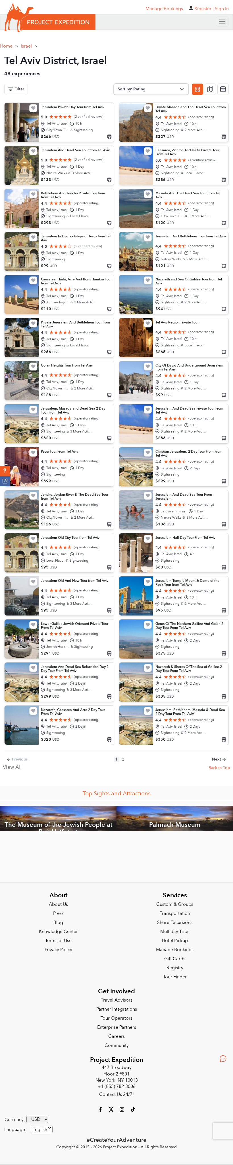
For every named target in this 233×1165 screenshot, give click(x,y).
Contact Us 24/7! (116, 1094)
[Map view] (210, 89)
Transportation (175, 913)
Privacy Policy (58, 950)
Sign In (222, 9)
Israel (29, 46)
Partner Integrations (116, 1009)
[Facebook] (101, 1109)
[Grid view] (197, 89)
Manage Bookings (175, 950)
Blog (58, 922)
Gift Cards (174, 959)
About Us (58, 904)
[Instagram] (122, 1109)
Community (117, 1045)
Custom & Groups (174, 904)
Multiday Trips (174, 931)
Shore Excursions (174, 922)
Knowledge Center (58, 931)
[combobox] (42, 1129)
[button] (5, 471)
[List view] (223, 89)
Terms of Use (58, 941)
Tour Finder (175, 977)
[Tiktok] (133, 1109)
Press (58, 913)
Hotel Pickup (175, 941)
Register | (204, 9)
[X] (111, 1109)
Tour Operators (116, 1018)
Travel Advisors (116, 1000)
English (39, 1129)
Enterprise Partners (116, 1027)
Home (9, 46)
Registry (175, 968)
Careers (116, 1036)
